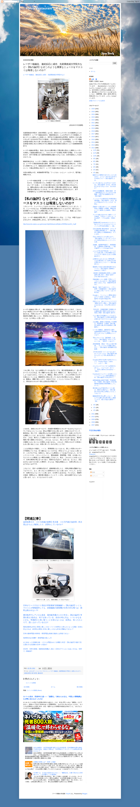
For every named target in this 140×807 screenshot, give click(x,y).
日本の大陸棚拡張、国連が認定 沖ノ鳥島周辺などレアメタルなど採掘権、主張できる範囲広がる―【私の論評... (104, 193)
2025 (93, 111)
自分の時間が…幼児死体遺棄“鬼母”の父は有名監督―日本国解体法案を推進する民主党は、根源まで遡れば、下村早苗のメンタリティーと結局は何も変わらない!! (57, 749)
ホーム (53, 687)
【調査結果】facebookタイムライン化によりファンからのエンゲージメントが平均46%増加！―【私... (104, 224)
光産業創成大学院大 (65, 671)
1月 (94, 410)
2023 (93, 117)
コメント (95, 476)
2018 (93, 131)
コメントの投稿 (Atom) (34, 690)
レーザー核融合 (53, 671)
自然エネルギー (76, 671)
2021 (93, 122)
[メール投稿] (39, 668)
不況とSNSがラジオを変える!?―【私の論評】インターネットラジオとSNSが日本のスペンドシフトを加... (104, 239)
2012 (93, 148)
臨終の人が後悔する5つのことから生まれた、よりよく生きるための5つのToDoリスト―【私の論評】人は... (105, 177)
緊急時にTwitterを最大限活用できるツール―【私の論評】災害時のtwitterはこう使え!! (104, 268)
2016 (93, 136)
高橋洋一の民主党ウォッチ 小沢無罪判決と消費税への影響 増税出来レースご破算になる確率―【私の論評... (104, 209)
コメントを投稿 (31, 683)
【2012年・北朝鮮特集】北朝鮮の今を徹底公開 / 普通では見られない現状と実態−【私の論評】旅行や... (104, 311)
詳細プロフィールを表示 (97, 101)
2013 (93, 145)
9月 (94, 158)
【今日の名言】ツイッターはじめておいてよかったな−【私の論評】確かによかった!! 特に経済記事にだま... (105, 354)
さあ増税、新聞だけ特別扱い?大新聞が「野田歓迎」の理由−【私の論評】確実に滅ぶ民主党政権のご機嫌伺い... (105, 324)
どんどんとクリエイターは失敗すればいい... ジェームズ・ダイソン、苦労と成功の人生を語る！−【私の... (104, 368)
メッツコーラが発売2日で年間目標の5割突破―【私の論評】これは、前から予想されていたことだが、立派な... (105, 201)
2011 (93, 414)
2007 (93, 425)
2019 (93, 128)
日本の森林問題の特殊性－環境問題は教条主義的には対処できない (46, 633)
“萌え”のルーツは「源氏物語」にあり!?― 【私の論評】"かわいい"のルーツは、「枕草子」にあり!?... (104, 339)
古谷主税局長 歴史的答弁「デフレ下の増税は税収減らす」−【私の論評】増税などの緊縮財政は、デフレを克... (104, 231)
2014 (93, 142)
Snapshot (92, 454)
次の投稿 (26, 687)
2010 (93, 416)
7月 (94, 164)
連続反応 (40, 673)
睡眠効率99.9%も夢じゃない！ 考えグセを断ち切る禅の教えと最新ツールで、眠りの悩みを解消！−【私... (104, 398)
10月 (95, 156)
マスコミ (45, 671)
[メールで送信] (43, 668)
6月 (94, 167)
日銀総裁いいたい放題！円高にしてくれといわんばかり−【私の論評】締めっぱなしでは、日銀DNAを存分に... (105, 281)
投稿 (93, 472)
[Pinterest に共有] (51, 668)
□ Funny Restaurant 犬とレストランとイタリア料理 (61, 8)
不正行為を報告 (95, 430)
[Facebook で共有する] (49, 668)
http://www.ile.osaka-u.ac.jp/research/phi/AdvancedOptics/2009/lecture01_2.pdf (49, 224)
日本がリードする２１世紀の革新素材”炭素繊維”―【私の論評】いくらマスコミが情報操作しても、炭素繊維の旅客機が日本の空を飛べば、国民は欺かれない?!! (52, 607)
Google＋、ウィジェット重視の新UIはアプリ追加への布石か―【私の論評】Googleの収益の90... (104, 296)
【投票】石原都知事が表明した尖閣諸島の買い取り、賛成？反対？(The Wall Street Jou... (104, 274)
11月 (94, 153)
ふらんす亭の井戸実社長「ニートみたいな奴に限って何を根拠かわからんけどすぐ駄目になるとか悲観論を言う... (104, 253)
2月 (94, 407)
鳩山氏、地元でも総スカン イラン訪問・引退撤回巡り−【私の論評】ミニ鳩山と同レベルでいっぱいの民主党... (105, 289)
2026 (93, 108)
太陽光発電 (27, 673)
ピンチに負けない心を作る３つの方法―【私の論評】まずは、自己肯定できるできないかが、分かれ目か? (104, 185)
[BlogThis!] (45, 668)
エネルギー (32, 671)
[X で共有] (47, 668)
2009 (93, 419)
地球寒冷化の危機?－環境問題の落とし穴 (37, 638)
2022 (93, 120)
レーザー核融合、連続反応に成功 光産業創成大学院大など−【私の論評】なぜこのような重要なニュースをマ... (105, 332)
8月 (94, 161)
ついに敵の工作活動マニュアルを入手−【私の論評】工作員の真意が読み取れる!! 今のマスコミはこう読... (105, 317)
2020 (93, 125)
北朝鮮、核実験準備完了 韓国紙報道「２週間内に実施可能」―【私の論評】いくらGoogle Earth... (104, 246)
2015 (93, 139)
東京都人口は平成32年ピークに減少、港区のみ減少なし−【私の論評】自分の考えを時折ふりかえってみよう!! (104, 390)
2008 (93, 422)
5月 (94, 170)
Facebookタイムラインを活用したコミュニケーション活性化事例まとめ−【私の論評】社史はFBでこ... (104, 375)
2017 (93, 134)
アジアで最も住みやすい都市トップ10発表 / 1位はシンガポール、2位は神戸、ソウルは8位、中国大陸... (104, 217)
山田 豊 (94, 79)
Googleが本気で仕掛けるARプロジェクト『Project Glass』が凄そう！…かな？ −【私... (105, 361)
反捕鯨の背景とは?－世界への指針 (44, 762)
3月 (94, 405)
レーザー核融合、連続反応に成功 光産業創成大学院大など (44, 75)
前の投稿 (80, 687)
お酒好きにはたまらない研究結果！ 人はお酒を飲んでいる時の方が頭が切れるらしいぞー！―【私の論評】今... (105, 261)
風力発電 (34, 673)
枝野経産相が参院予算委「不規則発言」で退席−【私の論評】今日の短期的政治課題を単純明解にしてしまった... (105, 382)
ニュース (39, 671)
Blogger (84, 793)
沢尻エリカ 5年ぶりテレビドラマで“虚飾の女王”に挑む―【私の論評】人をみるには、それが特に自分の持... (105, 304)
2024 (93, 114)
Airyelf (68, 793)
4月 (94, 172)
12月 (95, 150)
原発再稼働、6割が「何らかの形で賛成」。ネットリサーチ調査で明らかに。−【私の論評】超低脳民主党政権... (105, 346)
